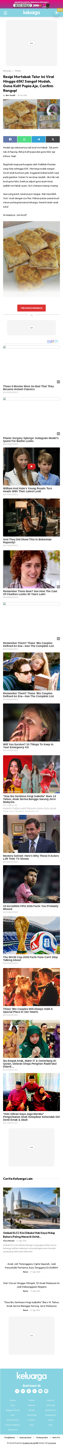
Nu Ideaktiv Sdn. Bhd (29, 1443)
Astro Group (52, 1443)
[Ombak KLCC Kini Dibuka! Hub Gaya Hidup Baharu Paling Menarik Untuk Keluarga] (31, 1208)
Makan (18, 70)
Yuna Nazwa (9, 1241)
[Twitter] (29, 1391)
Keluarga (7, 70)
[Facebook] (17, 1391)
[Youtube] (40, 1391)
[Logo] (31, 12)
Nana (25, 1272)
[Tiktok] (34, 1391)
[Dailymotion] (46, 1391)
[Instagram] (23, 1391)
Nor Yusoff (10, 95)
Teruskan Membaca (31, 308)
